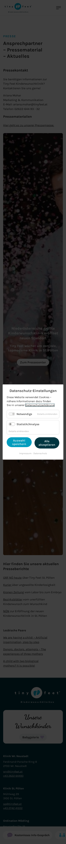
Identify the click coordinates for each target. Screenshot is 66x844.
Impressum (25, 453)
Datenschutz (40, 453)
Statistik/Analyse (28, 424)
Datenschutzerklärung (39, 405)
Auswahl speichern (19, 442)
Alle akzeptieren (47, 442)
